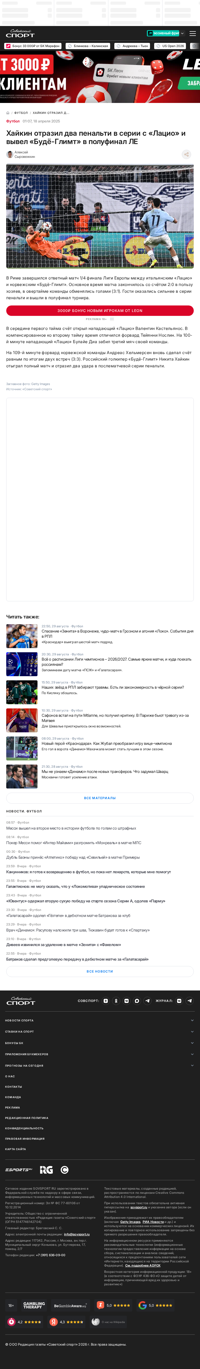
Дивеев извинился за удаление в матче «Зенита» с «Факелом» (63, 944)
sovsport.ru (138, 1207)
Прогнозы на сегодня (24, 1065)
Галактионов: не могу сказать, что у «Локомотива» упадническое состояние (75, 886)
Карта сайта (15, 1149)
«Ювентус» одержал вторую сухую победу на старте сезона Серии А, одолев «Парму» (85, 900)
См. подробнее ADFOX (143, 1265)
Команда (13, 1097)
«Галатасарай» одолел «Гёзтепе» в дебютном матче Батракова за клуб (68, 915)
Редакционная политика (26, 1117)
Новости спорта (19, 1020)
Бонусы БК (14, 1043)
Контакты (13, 1086)
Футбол (13, 121)
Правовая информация (25, 1138)
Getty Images (130, 1222)
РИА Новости (153, 1222)
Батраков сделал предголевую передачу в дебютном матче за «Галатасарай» (77, 959)
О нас (10, 1076)
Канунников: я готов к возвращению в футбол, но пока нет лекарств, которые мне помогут (88, 871)
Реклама (12, 1107)
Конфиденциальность (24, 1128)
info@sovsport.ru (77, 1234)
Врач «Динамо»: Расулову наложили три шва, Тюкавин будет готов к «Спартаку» (77, 930)
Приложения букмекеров (26, 1054)
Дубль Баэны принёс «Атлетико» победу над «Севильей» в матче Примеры (73, 857)
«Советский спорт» (37, 389)
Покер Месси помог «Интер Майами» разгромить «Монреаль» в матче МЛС (73, 842)
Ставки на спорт (19, 1031)
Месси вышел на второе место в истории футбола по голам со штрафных (71, 828)
